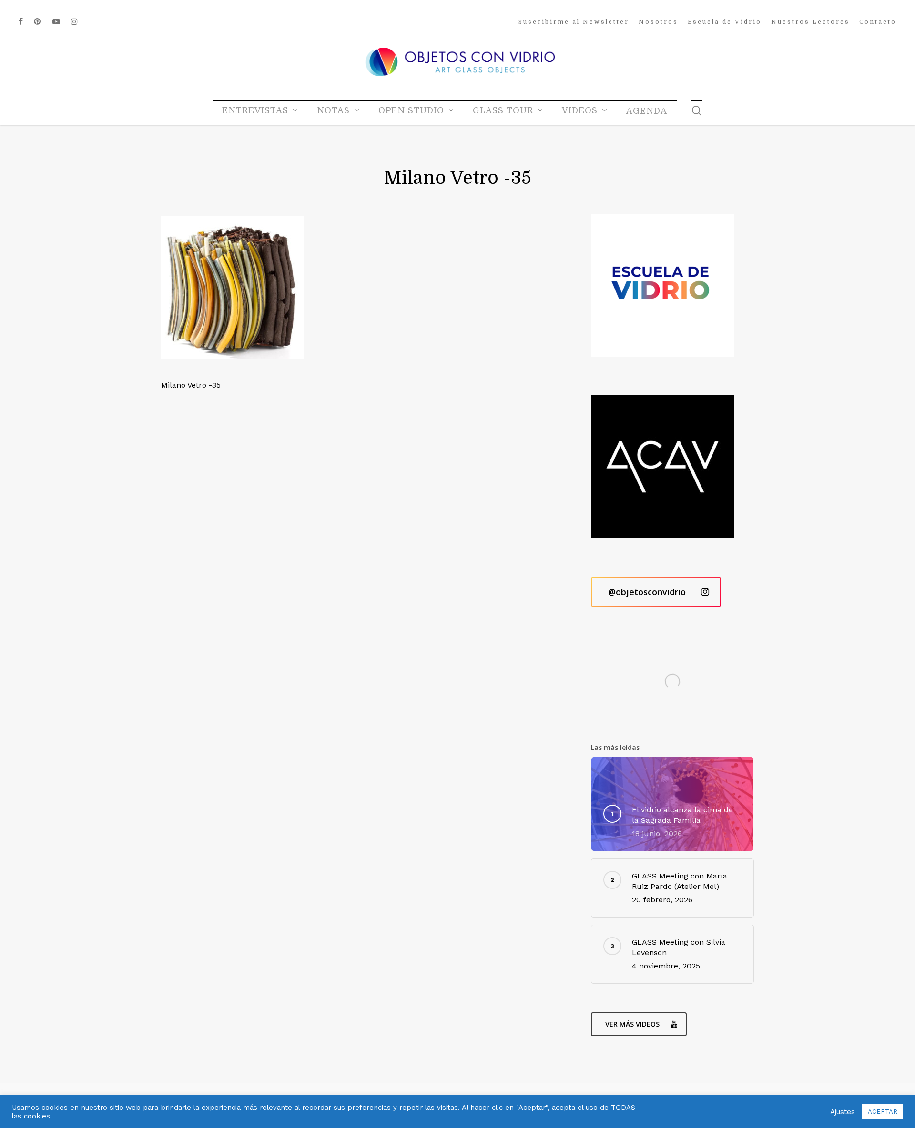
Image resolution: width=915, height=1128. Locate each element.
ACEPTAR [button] (882, 1111)
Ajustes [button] (842, 1112)
